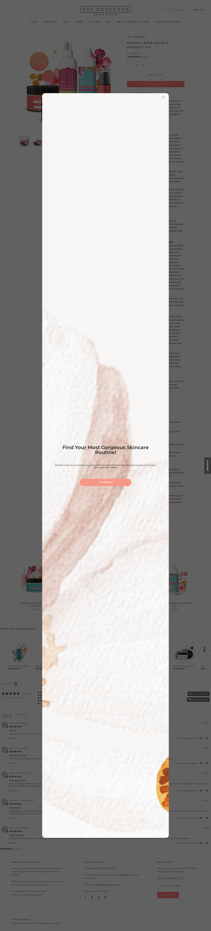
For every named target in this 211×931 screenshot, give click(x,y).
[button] (207, 465)
